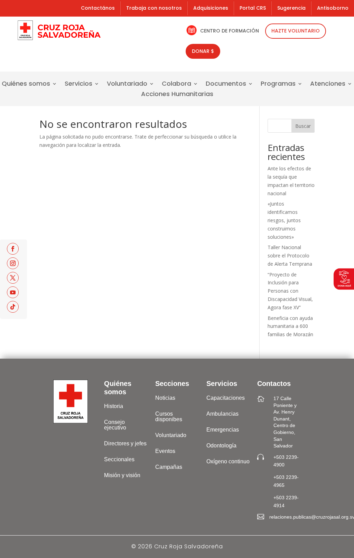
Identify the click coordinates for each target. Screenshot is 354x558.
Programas (278, 84)
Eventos (165, 451)
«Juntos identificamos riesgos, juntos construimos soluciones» (284, 220)
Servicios (78, 84)
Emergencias (222, 430)
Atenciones (327, 84)
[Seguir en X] (13, 278)
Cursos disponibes (168, 416)
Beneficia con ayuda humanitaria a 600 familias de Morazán (290, 326)
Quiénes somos (26, 84)
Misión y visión (122, 475)
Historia (113, 406)
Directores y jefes (125, 443)
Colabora (176, 84)
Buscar (303, 126)
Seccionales (119, 459)
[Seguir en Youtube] (13, 292)
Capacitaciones (225, 398)
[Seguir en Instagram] (13, 263)
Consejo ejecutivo (115, 425)
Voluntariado (127, 84)
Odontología (221, 445)
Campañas (168, 467)
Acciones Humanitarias (177, 95)
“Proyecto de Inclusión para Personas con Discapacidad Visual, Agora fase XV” (290, 291)
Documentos (226, 84)
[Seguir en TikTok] (13, 307)
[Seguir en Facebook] (13, 249)
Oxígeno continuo (228, 461)
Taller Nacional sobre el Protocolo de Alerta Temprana (290, 255)
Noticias (165, 398)
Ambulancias (222, 414)
